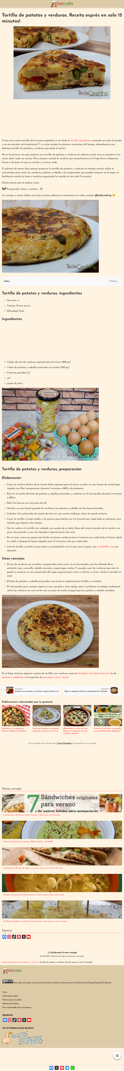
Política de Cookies (10, 1004)
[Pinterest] (62, 1068)
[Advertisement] (62, 119)
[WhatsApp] (73, 1068)
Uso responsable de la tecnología (16, 1007)
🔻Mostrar (112, 281)
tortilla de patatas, (81, 140)
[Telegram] (67, 1068)
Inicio (4, 992)
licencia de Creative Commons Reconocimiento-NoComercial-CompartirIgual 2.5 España (73, 983)
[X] (57, 1068)
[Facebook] (51, 1068)
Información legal (10, 996)
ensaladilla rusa (105, 547)
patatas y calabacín (13, 677)
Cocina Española (64, 743)
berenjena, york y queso (56, 677)
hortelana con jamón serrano (94, 673)
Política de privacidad (11, 1000)
